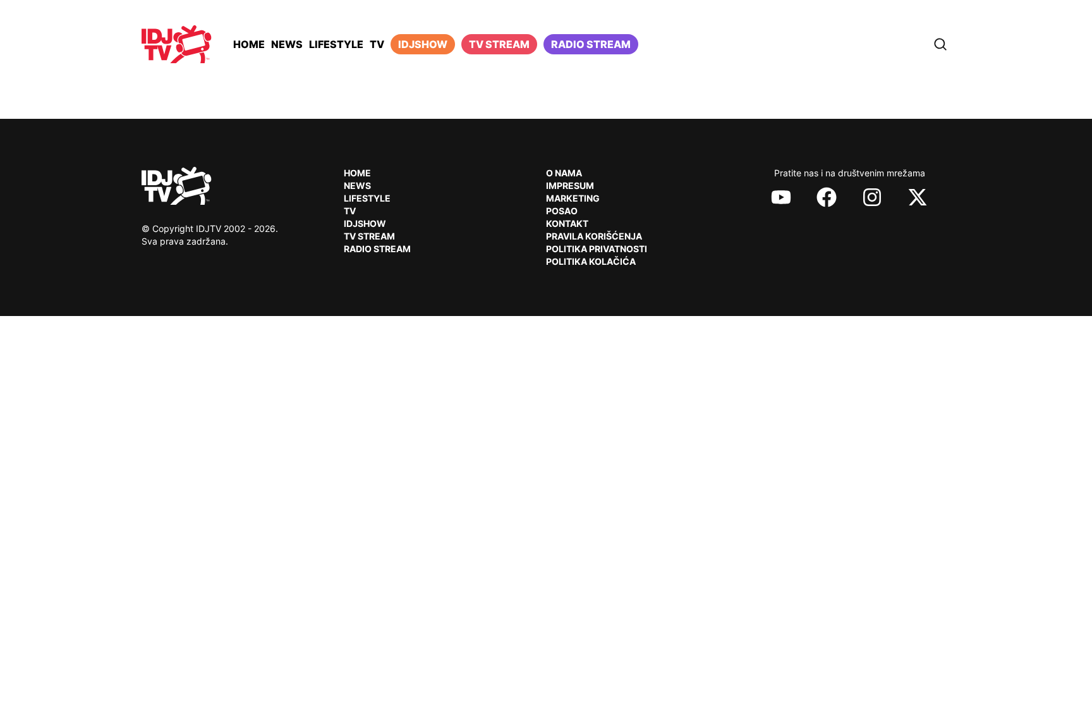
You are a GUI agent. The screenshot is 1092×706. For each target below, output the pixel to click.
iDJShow (422, 44)
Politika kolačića (591, 261)
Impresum (570, 185)
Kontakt (567, 223)
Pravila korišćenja (594, 236)
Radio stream (591, 44)
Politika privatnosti (596, 248)
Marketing (573, 198)
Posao (562, 210)
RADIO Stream (377, 248)
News (287, 44)
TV (377, 44)
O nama (564, 172)
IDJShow (365, 223)
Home (249, 44)
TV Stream (499, 44)
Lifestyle (336, 44)
